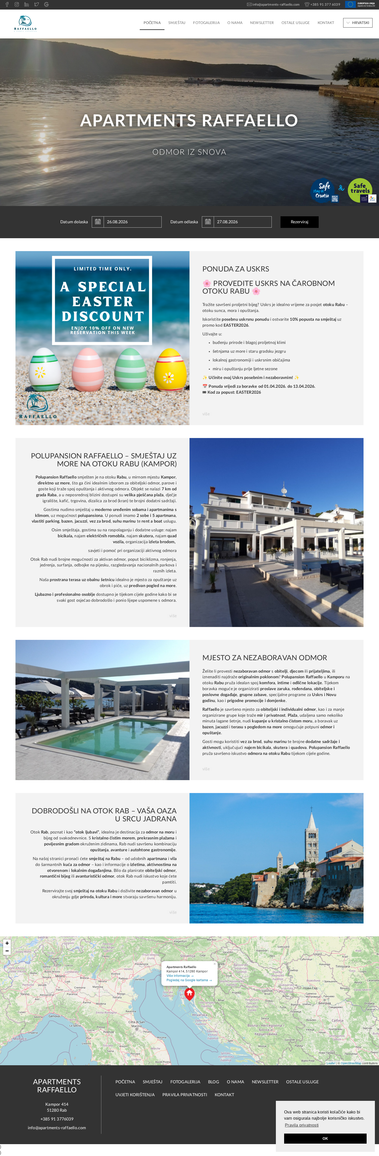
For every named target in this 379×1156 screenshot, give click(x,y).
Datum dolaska (74, 222)
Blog (213, 1082)
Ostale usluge (296, 23)
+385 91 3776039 (56, 1119)
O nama (234, 23)
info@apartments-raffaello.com (57, 1128)
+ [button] (7, 943)
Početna (152, 23)
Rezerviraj (299, 222)
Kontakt (326, 23)
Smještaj (177, 23)
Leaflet (331, 1063)
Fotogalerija (206, 23)
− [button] (7, 951)
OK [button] (325, 1138)
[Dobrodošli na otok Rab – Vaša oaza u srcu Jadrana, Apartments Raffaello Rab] (277, 858)
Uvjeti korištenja (135, 1095)
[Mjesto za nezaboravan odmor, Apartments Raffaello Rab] (102, 710)
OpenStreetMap (351, 1063)
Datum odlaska (184, 222)
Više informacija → (180, 975)
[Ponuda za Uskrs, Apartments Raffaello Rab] (102, 338)
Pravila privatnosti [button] (302, 1125)
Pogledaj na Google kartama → (189, 980)
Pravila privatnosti (184, 1095)
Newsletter (262, 23)
